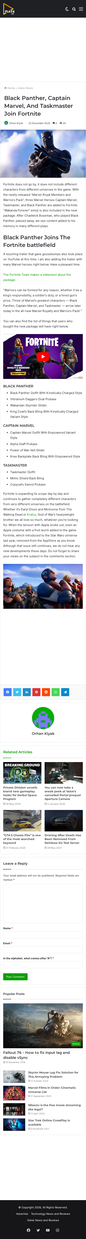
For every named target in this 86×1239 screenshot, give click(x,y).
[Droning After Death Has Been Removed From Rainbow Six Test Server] (64, 820)
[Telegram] (65, 692)
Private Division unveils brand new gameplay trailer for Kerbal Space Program (20, 793)
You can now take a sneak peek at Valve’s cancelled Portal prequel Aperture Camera (63, 793)
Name (8, 928)
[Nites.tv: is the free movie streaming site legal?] (14, 1109)
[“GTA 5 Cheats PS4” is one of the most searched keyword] (22, 820)
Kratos (31, 514)
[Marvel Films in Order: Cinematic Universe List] (14, 1093)
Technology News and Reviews (50, 1213)
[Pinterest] (36, 692)
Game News (25, 88)
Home (11, 88)
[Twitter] (17, 692)
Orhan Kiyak (16, 123)
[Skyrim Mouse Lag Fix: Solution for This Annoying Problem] (14, 1076)
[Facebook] (8, 692)
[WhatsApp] (56, 692)
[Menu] (81, 10)
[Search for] (74, 10)
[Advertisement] (43, 50)
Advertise (22, 1213)
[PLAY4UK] (12, 9)
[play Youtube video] (43, 356)
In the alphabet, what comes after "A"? (28, 958)
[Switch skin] (67, 10)
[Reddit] (46, 692)
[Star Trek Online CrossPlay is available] (14, 1124)
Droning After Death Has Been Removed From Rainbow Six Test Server (63, 839)
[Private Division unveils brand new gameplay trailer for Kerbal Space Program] (22, 773)
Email (7, 943)
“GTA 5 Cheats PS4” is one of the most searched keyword (22, 839)
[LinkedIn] (27, 692)
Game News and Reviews (43, 1220)
